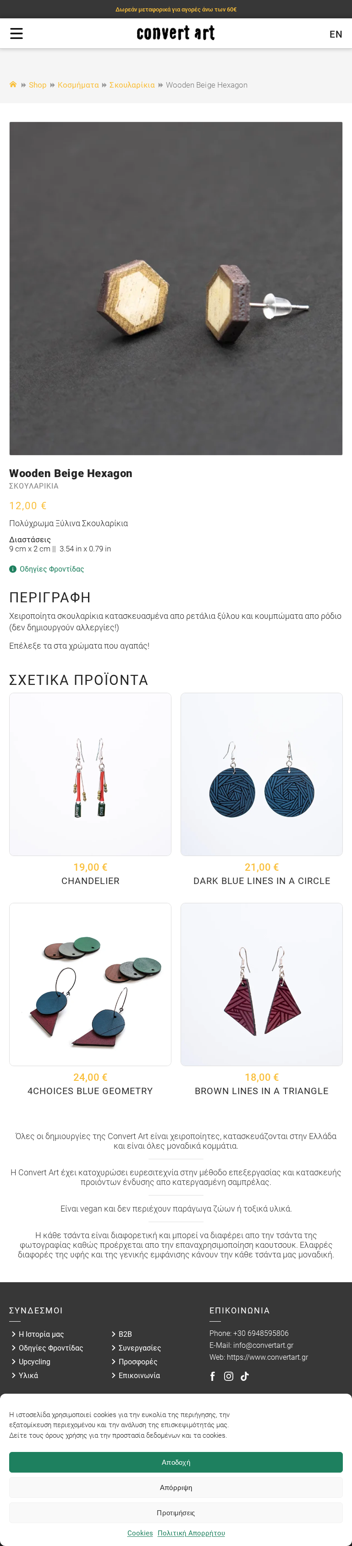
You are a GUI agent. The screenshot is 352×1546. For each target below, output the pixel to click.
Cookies (140, 1533)
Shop (38, 84)
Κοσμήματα (78, 84)
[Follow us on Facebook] (213, 1376)
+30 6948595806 (261, 1333)
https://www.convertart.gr (267, 1357)
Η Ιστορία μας (41, 1334)
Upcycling (34, 1361)
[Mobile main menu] (16, 33)
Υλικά (28, 1375)
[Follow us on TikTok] (245, 1376)
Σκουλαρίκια (132, 84)
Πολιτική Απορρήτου (191, 1533)
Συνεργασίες (140, 1348)
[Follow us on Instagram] (229, 1376)
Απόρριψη (176, 1487)
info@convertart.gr (263, 1345)
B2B (125, 1334)
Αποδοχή (176, 1462)
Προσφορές (138, 1361)
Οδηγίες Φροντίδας (51, 1348)
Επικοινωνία (139, 1375)
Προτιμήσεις (176, 1513)
